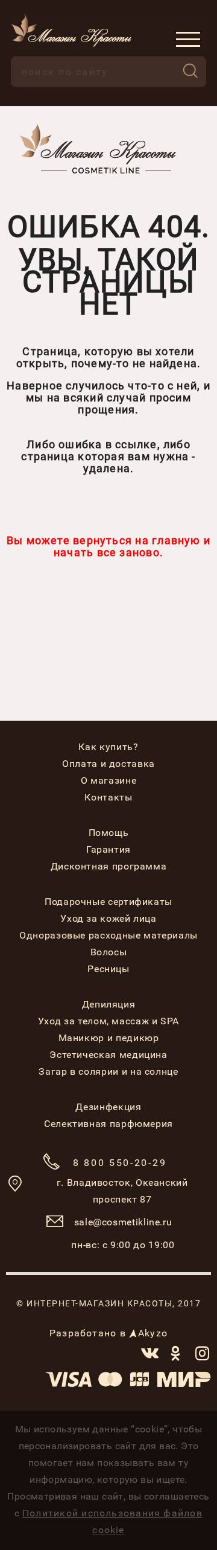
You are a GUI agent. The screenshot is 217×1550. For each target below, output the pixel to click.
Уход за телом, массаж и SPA (108, 1021)
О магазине (108, 780)
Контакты (108, 797)
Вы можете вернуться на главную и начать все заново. (108, 546)
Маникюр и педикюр (108, 1038)
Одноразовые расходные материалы (108, 935)
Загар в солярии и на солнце (108, 1071)
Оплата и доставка (108, 763)
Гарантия (108, 849)
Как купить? (108, 746)
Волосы (108, 952)
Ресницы (108, 969)
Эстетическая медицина (108, 1054)
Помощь (109, 832)
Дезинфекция (108, 1107)
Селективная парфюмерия (108, 1123)
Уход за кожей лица (108, 918)
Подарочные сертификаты (108, 901)
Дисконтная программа (109, 866)
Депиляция (109, 1004)
